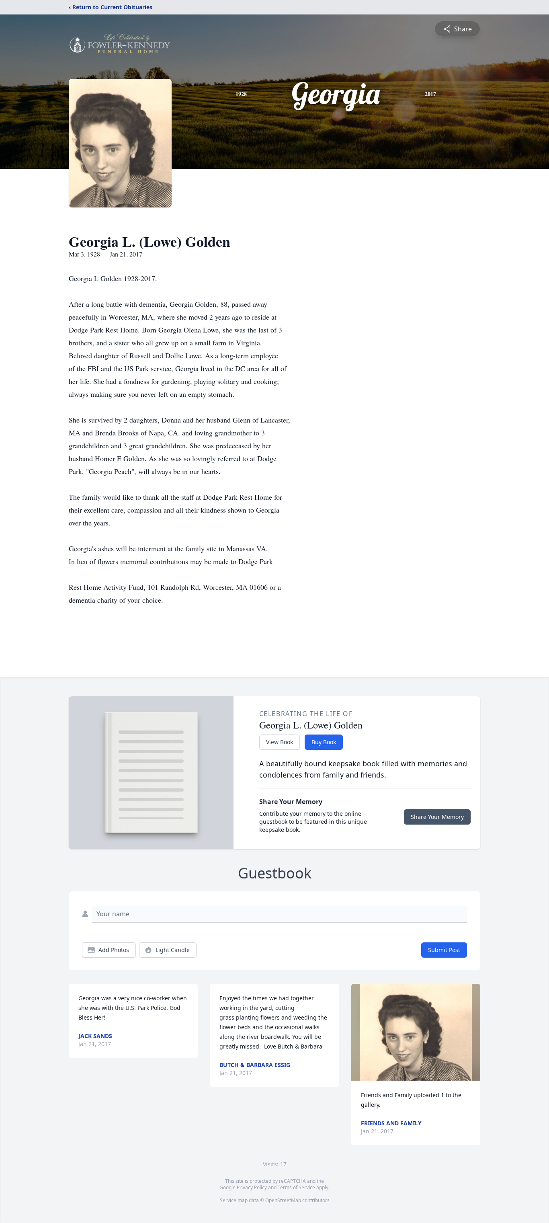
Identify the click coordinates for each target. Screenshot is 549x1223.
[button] (416, 1032)
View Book (279, 742)
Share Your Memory (437, 817)
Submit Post (444, 950)
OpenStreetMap (283, 1200)
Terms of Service (296, 1187)
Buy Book (323, 742)
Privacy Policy (252, 1187)
